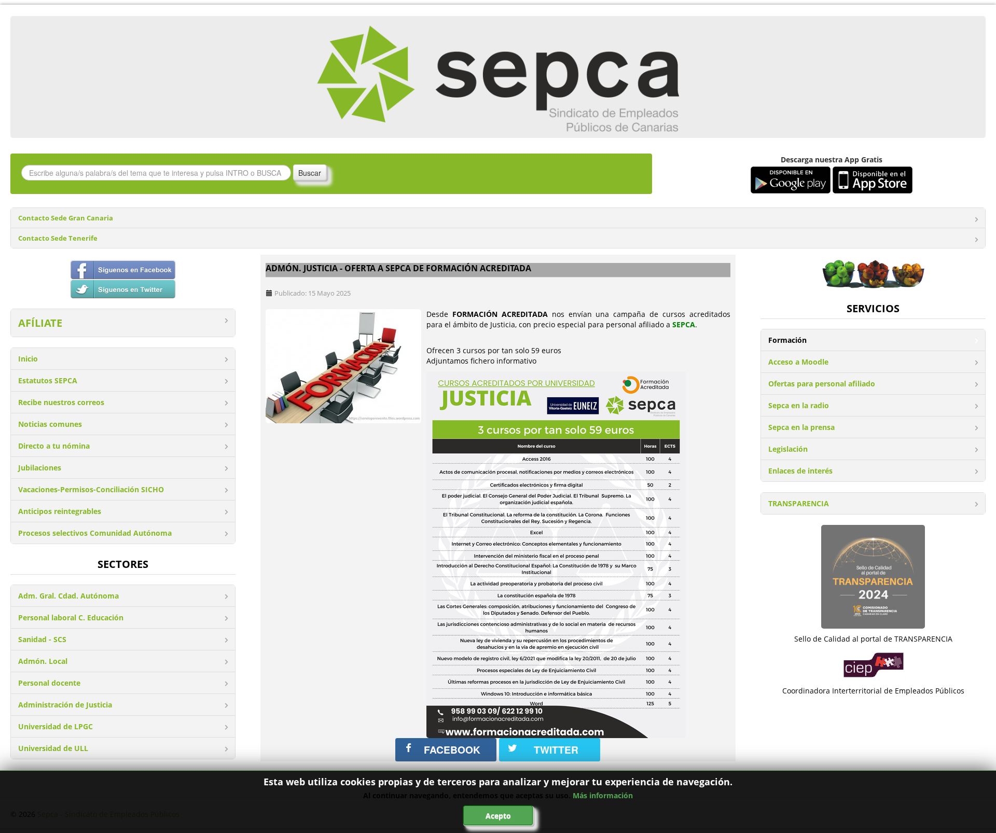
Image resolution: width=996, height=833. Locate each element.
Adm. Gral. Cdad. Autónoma (68, 596)
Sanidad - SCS (42, 639)
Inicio (28, 359)
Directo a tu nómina (54, 446)
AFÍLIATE (40, 323)
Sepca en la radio (798, 405)
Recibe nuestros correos (61, 402)
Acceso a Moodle (798, 362)
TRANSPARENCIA (798, 503)
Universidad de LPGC (55, 726)
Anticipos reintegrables (59, 511)
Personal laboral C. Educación (70, 617)
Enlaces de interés (800, 471)
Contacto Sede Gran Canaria (65, 218)
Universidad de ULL (53, 748)
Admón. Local (42, 661)
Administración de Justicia (65, 705)
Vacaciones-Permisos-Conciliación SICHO (91, 489)
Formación (787, 340)
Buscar (309, 173)
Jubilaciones (39, 468)
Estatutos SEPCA (47, 380)
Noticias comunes (50, 424)
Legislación (788, 449)
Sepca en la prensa (801, 427)
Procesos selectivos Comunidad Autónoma (95, 533)
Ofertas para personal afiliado (821, 383)
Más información (603, 795)
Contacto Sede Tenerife (58, 238)
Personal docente (49, 683)
